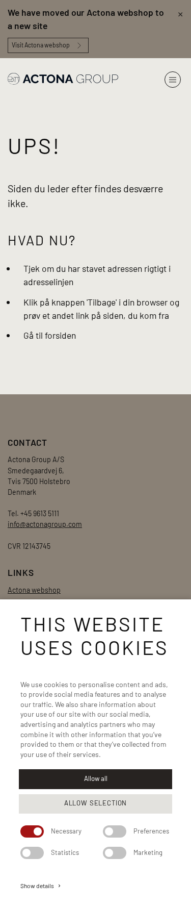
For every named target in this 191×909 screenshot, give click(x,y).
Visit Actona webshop (41, 44)
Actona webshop (34, 590)
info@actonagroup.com (45, 524)
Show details (41, 885)
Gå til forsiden (49, 335)
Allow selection (95, 803)
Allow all (95, 778)
